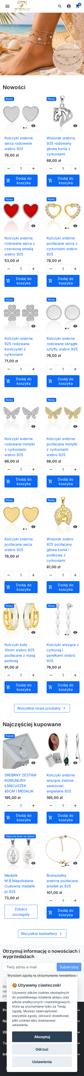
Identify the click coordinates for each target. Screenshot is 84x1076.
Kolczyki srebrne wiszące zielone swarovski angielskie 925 (61, 783)
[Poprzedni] (6, 44)
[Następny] (77, 44)
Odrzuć (42, 1049)
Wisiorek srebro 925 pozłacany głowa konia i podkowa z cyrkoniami (60, 550)
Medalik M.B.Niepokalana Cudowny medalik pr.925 (19, 883)
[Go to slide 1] (42, 69)
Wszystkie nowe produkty (42, 708)
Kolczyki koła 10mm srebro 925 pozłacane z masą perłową (19, 652)
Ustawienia (42, 1062)
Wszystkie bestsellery (42, 933)
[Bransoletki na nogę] (42, 44)
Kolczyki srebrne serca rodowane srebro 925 (18, 143)
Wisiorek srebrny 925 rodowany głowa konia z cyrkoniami (61, 146)
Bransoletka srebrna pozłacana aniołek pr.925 (62, 880)
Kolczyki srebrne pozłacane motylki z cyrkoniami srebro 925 (62, 446)
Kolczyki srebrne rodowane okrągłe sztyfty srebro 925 (62, 343)
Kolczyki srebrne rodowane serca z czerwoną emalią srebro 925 (19, 246)
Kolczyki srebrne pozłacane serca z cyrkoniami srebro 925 (62, 246)
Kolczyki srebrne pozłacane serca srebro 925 (18, 544)
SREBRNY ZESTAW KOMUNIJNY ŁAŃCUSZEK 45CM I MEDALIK (20, 783)
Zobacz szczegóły (21, 912)
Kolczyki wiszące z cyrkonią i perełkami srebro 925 (63, 652)
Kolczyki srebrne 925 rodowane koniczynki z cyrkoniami (18, 346)
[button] (59, 6)
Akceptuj (42, 1037)
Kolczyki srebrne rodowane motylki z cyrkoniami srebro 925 (19, 446)
